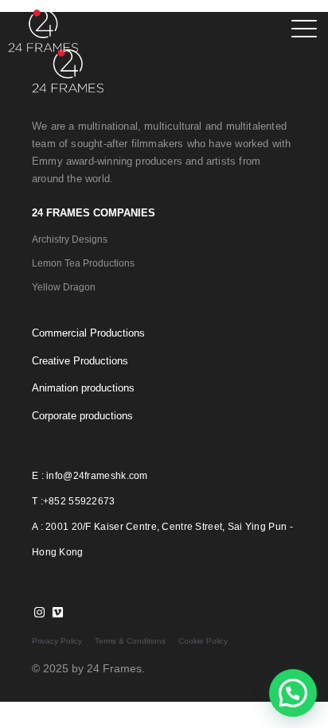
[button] (293, 693)
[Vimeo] (57, 612)
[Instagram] (39, 612)
